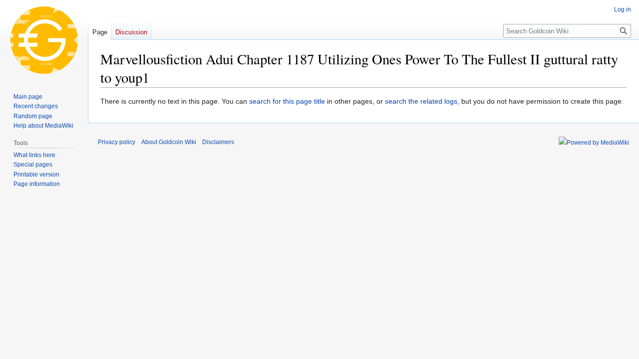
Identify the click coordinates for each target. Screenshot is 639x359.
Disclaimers (218, 142)
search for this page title (287, 101)
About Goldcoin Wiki (168, 142)
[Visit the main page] (44, 40)
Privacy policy (116, 142)
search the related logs (421, 101)
